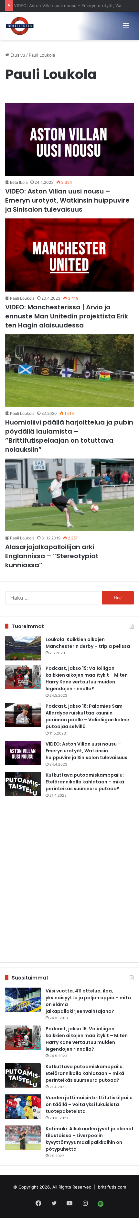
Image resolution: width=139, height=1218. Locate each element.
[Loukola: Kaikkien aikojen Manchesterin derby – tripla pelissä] (23, 648)
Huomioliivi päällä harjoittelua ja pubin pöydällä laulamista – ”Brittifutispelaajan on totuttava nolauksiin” (69, 436)
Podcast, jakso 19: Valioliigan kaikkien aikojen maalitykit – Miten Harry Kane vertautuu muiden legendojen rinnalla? (87, 678)
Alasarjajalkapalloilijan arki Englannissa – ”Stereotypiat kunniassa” (52, 556)
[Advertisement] (69, 886)
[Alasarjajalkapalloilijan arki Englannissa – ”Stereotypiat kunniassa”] (69, 495)
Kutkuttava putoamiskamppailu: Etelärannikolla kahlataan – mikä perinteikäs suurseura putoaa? (85, 782)
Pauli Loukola (22, 298)
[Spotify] (100, 1204)
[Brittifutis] (20, 26)
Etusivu (17, 55)
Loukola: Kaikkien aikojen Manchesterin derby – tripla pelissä (88, 642)
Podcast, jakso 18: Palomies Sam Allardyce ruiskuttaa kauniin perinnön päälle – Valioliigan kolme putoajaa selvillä (87, 716)
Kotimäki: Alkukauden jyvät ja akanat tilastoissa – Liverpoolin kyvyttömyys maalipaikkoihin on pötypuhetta (90, 1138)
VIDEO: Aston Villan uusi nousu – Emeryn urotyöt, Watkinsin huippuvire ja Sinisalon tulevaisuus (67, 200)
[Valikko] (126, 25)
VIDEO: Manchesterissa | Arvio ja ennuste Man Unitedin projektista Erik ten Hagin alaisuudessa (66, 316)
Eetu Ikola (19, 182)
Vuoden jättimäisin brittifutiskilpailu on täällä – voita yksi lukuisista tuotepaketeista (89, 1104)
